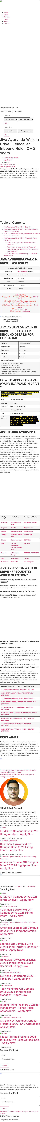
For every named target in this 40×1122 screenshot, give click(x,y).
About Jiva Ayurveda (11, 236)
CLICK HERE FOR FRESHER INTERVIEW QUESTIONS (17, 689)
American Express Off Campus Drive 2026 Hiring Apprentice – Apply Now (19, 865)
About (6, 15)
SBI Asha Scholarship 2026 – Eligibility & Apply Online (18, 977)
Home (6, 12)
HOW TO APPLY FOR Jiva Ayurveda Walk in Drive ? (22, 234)
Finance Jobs (15, 558)
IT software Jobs (16, 540)
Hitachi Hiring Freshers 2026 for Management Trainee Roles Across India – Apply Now (20, 1008)
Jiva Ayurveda (22, 271)
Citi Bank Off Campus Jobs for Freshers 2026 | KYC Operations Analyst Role (20, 1023)
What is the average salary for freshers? (21, 247)
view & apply (27, 303)
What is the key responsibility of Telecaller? (22, 254)
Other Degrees (29, 562)
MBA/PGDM (28, 534)
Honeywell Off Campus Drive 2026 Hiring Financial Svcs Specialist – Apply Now (18, 963)
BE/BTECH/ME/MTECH (31, 553)
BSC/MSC (27, 543)
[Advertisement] (20, 45)
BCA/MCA (27, 540)
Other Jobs (14, 562)
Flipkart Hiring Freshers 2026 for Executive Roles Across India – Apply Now (20, 1039)
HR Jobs (13, 528)
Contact (6, 17)
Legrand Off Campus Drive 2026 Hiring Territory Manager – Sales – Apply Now (20, 947)
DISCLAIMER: (8, 256)
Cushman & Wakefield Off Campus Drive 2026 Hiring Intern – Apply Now (16, 847)
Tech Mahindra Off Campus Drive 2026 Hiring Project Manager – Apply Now (17, 991)
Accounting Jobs (16, 531)
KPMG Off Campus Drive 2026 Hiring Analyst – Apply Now (18, 832)
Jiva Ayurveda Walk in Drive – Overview (18, 227)
